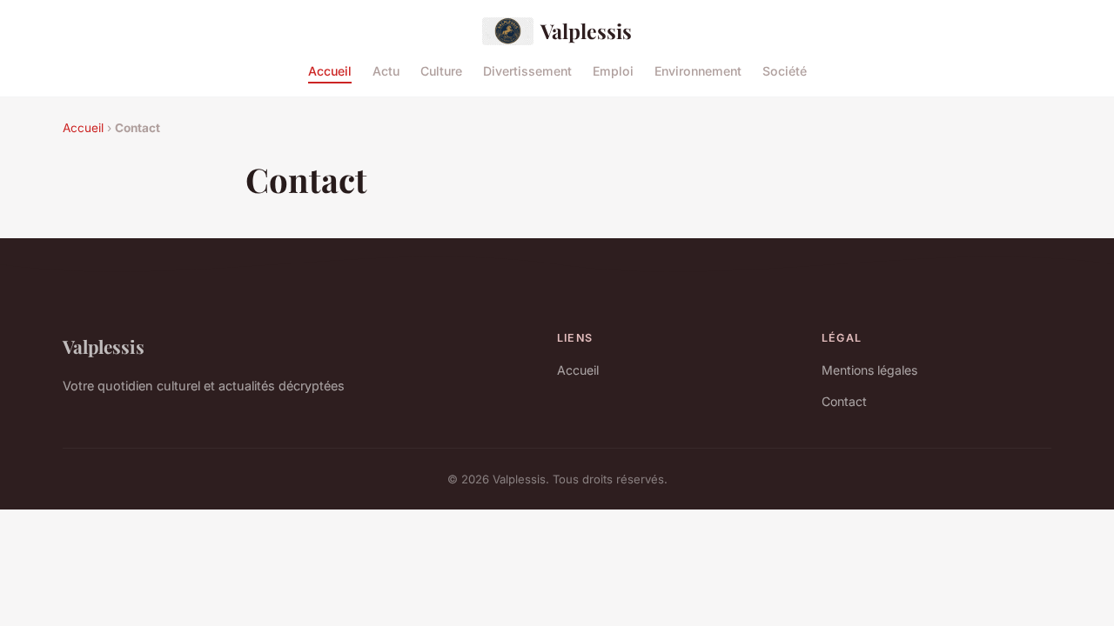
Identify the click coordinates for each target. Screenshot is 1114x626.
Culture (441, 70)
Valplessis (586, 30)
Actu (385, 70)
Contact (844, 401)
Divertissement (527, 70)
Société (784, 70)
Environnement (698, 70)
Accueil (330, 70)
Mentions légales (869, 370)
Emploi (613, 70)
